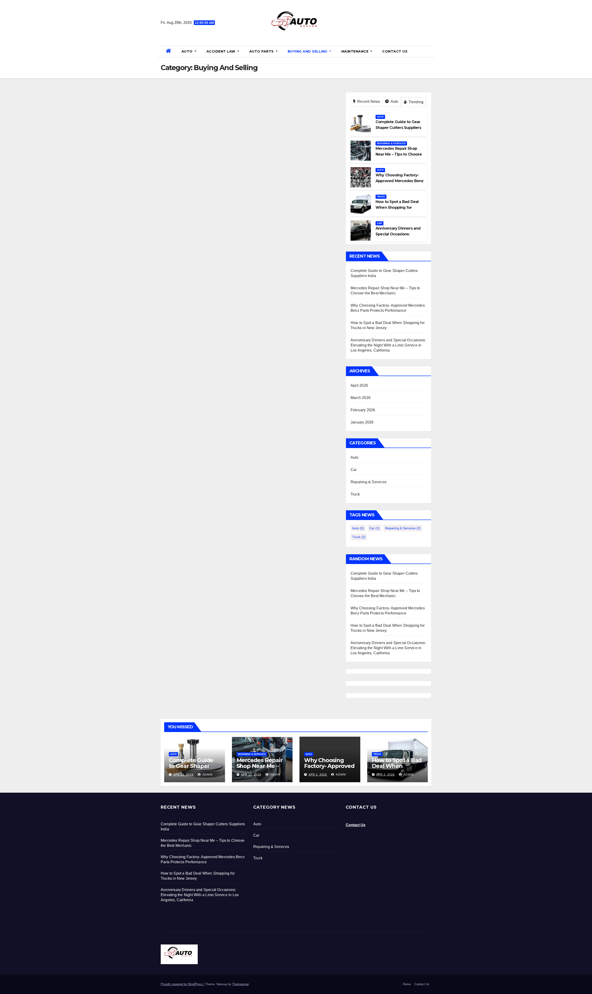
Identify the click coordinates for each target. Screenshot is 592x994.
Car (379, 223)
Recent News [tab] (368, 101)
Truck (381, 196)
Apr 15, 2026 (251, 774)
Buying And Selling (308, 51)
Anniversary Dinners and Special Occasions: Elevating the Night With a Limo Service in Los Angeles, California (388, 345)
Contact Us (394, 51)
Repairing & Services (391, 143)
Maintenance (355, 51)
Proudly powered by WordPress (182, 984)
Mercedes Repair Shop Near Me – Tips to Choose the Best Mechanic (262, 769)
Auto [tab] (394, 101)
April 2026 (359, 385)
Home (407, 984)
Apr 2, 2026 (317, 774)
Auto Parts (262, 51)
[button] (429, 51)
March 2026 (360, 398)
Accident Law (222, 51)
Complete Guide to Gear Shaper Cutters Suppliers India (192, 769)
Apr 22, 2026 (183, 774)
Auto (188, 51)
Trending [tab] (415, 102)
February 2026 (363, 410)
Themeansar (240, 984)
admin (207, 774)
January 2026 (362, 422)
